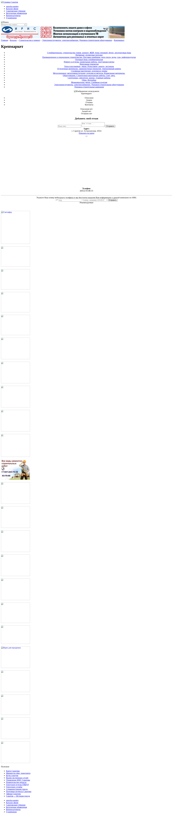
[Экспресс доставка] (15, 714)
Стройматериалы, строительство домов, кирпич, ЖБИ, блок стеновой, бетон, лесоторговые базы (89, 53)
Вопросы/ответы (13, 15)
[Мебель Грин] (15, 551)
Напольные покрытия (89, 64)
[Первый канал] (15, 289)
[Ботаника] (15, 312)
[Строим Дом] (15, 527)
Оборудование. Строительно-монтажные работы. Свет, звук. (89, 75)
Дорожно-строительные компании (89, 87)
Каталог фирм (12, 9)
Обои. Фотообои (89, 80)
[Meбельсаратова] (15, 575)
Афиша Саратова (13, 794)
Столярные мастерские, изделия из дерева (89, 71)
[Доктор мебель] (15, 383)
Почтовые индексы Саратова (18, 791)
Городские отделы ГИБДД (17, 785)
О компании (11, 18)
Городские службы (14, 787)
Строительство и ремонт (29, 40)
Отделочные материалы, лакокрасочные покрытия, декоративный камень (89, 69)
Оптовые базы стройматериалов (89, 59)
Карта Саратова (13, 771)
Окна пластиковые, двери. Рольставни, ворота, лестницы (89, 66)
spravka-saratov (12, 6)
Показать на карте (86, 133)
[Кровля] (15, 266)
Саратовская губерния (15, 11)
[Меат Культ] (15, 358)
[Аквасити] (15, 599)
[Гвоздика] (15, 407)
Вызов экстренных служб (17, 778)
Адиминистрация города (17, 789)
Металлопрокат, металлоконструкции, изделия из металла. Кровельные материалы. (89, 73)
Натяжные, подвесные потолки (89, 55)
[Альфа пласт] (15, 762)
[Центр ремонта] (15, 738)
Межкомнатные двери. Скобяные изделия (89, 82)
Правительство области (16, 782)
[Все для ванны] (15, 622)
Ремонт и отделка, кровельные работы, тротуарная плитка (89, 62)
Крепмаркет (119, 40)
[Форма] (15, 456)
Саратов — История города (18, 796)
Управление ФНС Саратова (18, 780)
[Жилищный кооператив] (15, 503)
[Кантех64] (15, 691)
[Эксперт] (15, 643)
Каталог (13, 40)
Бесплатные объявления (16, 13)
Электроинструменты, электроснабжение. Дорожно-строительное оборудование (77, 40)
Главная (4, 40)
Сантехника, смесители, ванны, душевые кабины (89, 78)
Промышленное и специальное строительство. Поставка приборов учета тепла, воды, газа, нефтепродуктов (89, 57)
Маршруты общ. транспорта (18, 773)
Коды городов (12, 775)
